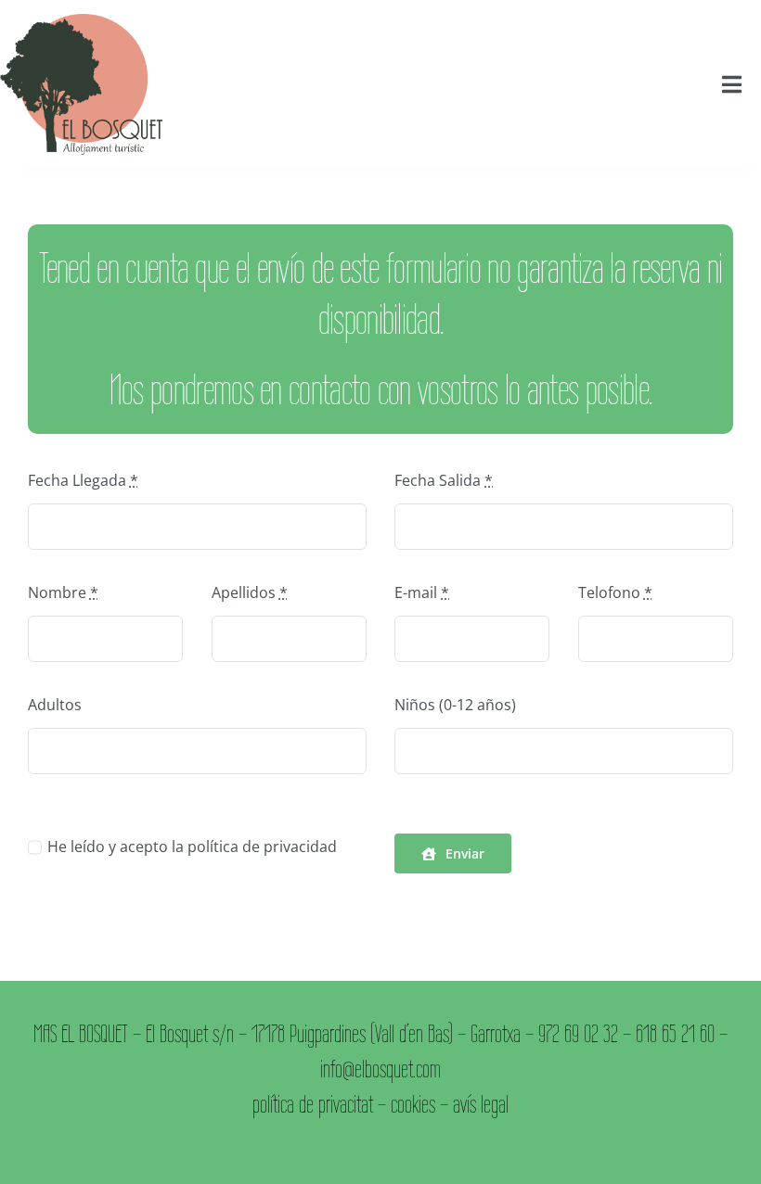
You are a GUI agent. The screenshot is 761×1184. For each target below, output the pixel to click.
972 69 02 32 (578, 1033)
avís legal (481, 1103)
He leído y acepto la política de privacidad (192, 846)
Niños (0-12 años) (455, 704)
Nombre (63, 592)
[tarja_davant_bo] (81, 21)
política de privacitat (312, 1103)
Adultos (55, 704)
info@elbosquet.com (380, 1068)
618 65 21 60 (675, 1033)
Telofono (615, 592)
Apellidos (250, 592)
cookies (413, 1103)
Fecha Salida (443, 480)
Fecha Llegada (83, 480)
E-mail (421, 592)
